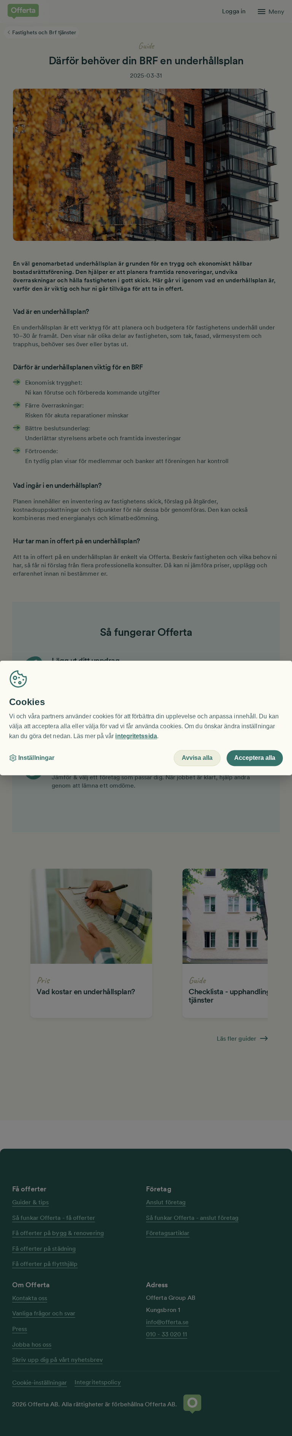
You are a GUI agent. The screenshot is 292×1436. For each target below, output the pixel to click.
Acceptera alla (254, 758)
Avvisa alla (197, 758)
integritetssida (136, 736)
